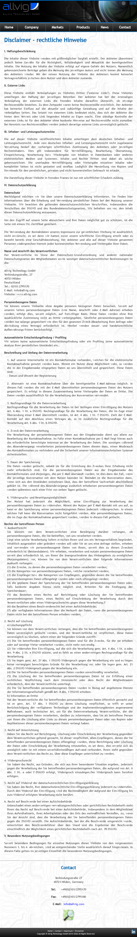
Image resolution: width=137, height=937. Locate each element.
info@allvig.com (74, 904)
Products (83, 27)
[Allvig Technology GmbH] (21, 11)
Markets (58, 27)
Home (9, 27)
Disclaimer (79, 930)
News (105, 27)
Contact (125, 27)
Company (32, 27)
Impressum (68, 930)
